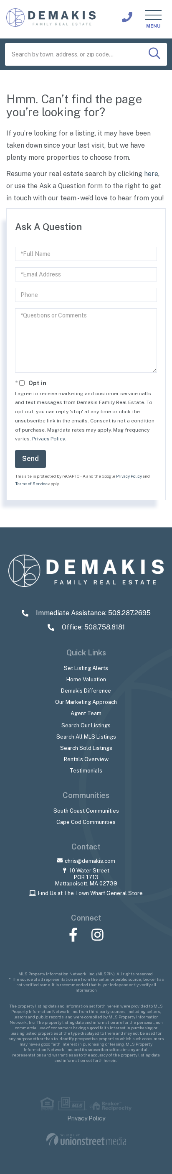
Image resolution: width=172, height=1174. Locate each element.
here (151, 174)
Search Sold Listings (86, 748)
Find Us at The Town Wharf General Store (90, 893)
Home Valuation (86, 679)
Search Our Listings (86, 725)
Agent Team (86, 713)
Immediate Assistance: (92, 613)
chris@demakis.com (90, 861)
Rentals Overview (86, 759)
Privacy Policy (48, 439)
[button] (154, 54)
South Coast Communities (86, 811)
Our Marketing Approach (86, 702)
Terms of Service (31, 483)
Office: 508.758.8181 (92, 627)
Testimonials (86, 770)
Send (30, 459)
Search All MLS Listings (86, 737)
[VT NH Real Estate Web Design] (86, 1139)
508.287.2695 (127, 17)
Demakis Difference (86, 691)
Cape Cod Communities (86, 822)
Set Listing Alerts (86, 668)
